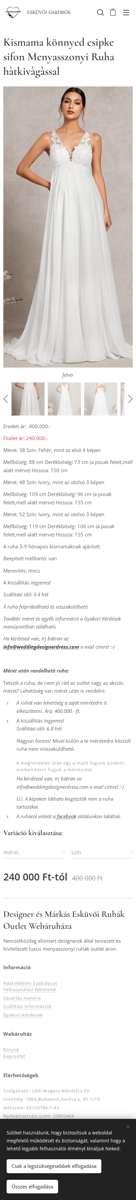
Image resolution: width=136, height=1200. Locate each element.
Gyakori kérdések (23, 1015)
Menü (126, 12)
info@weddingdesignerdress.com (41, 646)
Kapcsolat (14, 1056)
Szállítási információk (27, 1006)
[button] (99, 12)
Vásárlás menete (22, 998)
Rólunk (11, 1050)
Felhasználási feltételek (29, 989)
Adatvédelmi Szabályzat (30, 983)
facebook (65, 816)
